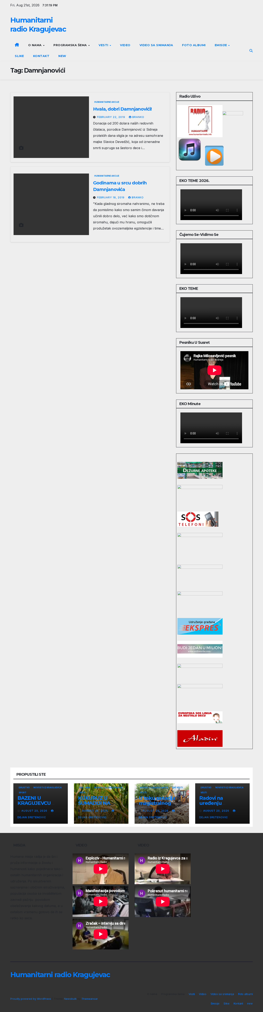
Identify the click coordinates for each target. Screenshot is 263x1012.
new (62, 56)
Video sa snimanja (156, 45)
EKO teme (84, 787)
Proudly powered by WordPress (31, 998)
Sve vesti (177, 787)
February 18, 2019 (111, 197)
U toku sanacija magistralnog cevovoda (157, 803)
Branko (138, 117)
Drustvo (24, 787)
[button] (251, 51)
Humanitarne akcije (106, 102)
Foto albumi (194, 45)
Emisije (221, 45)
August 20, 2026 (34, 810)
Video (125, 45)
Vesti (104, 45)
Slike (19, 56)
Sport (22, 792)
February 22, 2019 (111, 117)
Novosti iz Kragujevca (47, 787)
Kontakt (41, 56)
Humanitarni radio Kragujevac (60, 974)
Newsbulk (70, 998)
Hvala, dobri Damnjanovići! (122, 109)
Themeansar (89, 998)
